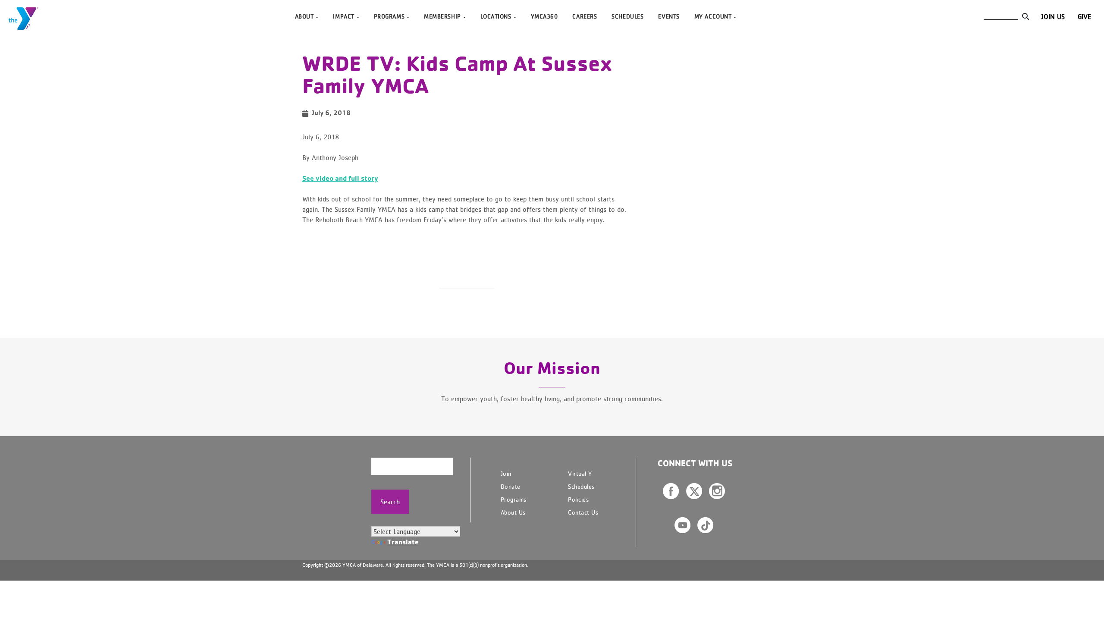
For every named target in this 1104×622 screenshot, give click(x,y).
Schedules (627, 16)
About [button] (304, 16)
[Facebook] (671, 491)
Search (390, 501)
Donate (511, 486)
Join (506, 473)
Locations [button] (495, 16)
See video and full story (340, 178)
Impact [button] (343, 16)
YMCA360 (544, 16)
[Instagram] (717, 491)
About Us (513, 512)
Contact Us (583, 512)
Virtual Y (580, 473)
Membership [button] (442, 16)
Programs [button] (389, 16)
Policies (578, 499)
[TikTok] (705, 525)
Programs (514, 499)
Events (668, 16)
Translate (403, 541)
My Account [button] (713, 16)
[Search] (1025, 16)
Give (1084, 16)
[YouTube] (682, 525)
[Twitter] (694, 491)
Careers (584, 16)
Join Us (1053, 16)
